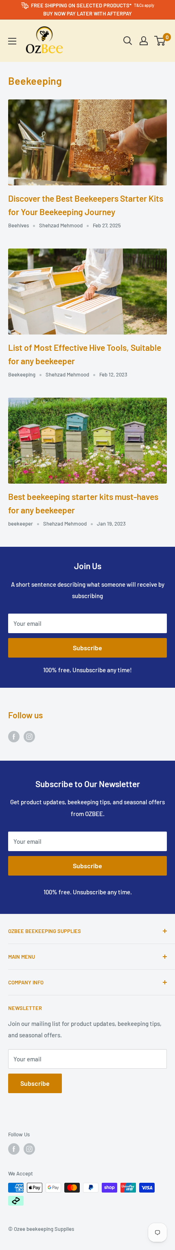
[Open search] (127, 40)
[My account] (144, 40)
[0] (160, 41)
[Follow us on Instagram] (29, 736)
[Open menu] (12, 41)
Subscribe (87, 647)
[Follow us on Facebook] (14, 736)
